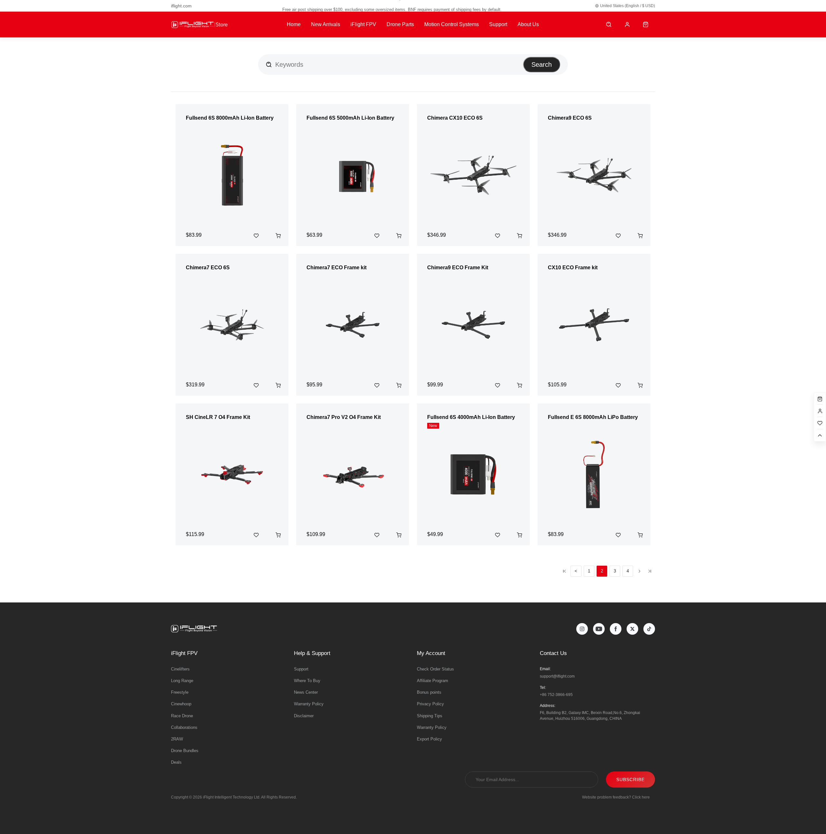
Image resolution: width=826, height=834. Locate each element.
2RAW (177, 739)
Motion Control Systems (451, 24)
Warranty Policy (309, 703)
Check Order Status (435, 669)
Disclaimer (304, 715)
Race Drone (182, 715)
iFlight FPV (363, 24)
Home (294, 24)
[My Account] (627, 24)
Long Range (182, 680)
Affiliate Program (432, 680)
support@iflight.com (557, 676)
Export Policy (429, 739)
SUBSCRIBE (630, 779)
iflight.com (181, 5)
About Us (528, 24)
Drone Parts (400, 24)
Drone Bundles (184, 750)
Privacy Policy (430, 703)
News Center (306, 692)
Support (498, 24)
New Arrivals (325, 24)
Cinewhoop (181, 703)
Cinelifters (180, 669)
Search (541, 64)
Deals (176, 762)
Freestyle (179, 692)
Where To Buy (307, 680)
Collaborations (184, 727)
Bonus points (429, 692)
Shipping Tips (429, 715)
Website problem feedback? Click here (616, 797)
